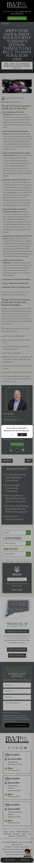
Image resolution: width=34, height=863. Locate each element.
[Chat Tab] (17, 431)
